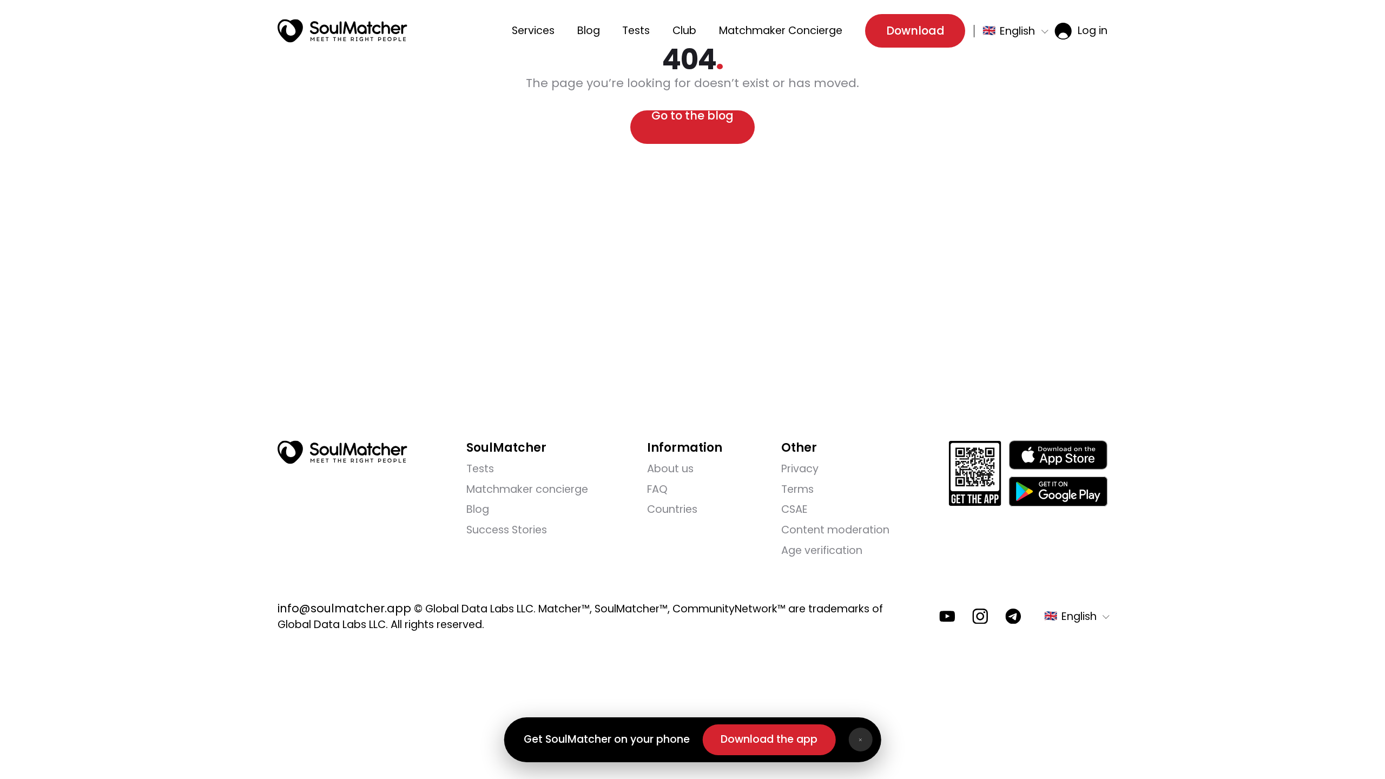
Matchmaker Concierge (780, 30)
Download (915, 30)
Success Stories (506, 530)
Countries (672, 509)
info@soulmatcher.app (344, 608)
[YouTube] (947, 616)
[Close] (860, 739)
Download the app (769, 739)
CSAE (794, 509)
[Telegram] (1013, 616)
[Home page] (342, 31)
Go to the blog (692, 116)
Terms (797, 489)
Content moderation (835, 530)
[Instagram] (980, 616)
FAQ (657, 489)
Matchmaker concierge (527, 489)
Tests (636, 30)
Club (684, 30)
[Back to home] (342, 452)
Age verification (821, 550)
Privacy (800, 468)
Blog (588, 30)
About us (670, 468)
